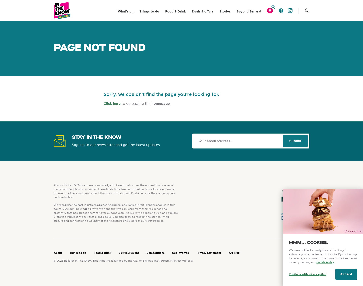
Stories (225, 11)
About (58, 253)
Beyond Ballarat (249, 11)
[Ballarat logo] (62, 10)
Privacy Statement (209, 253)
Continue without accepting (307, 274)
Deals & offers (202, 11)
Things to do (149, 11)
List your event (129, 253)
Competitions (155, 253)
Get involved (180, 253)
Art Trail (234, 253)
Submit (295, 141)
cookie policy (325, 262)
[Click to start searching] (307, 10)
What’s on (125, 11)
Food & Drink (175, 11)
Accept (346, 274)
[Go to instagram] (290, 10)
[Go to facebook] (281, 10)
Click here (112, 103)
